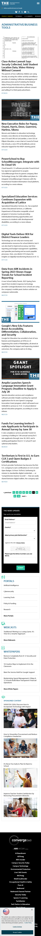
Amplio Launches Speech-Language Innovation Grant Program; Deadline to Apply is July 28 (19, 387)
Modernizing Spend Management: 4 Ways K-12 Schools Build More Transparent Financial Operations (20, 680)
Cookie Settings (17, 926)
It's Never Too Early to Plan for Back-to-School (18, 765)
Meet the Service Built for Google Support (19, 672)
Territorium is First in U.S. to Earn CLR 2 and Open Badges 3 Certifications (20, 458)
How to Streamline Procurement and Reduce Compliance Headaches (20, 735)
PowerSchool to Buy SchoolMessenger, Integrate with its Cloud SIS (20, 161)
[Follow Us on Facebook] (19, 12)
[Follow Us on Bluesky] (16, 12)
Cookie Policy (28, 922)
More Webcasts (9, 640)
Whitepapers (12, 651)
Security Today (20, 894)
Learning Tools (9, 597)
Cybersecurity (9, 591)
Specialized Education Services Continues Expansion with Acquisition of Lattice (19, 199)
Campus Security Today (20, 863)
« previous (7, 492)
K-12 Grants (29, 16)
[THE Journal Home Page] (11, 3)
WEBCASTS (10, 627)
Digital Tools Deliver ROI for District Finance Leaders (17, 235)
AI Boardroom (20, 853)
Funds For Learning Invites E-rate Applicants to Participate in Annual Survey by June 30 (20, 426)
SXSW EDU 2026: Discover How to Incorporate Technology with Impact (17, 705)
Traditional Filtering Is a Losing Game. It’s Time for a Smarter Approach (19, 632)
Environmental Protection (20, 869)
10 (19, 496)
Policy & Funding (10, 603)
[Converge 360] (20, 840)
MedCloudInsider (20, 879)
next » (24, 496)
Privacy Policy (20, 543)
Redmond (20, 888)
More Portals (8, 616)
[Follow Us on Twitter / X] (22, 12)
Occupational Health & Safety (20, 882)
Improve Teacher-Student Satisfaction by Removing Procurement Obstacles (19, 794)
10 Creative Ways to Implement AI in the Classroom (18, 665)
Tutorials (18, 16)
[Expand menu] (38, 3)
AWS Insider (20, 859)
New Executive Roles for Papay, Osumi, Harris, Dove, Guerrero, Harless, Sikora (19, 126)
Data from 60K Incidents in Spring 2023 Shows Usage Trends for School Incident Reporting (17, 273)
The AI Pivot (20, 907)
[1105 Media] (20, 849)
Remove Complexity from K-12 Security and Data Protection (20, 657)
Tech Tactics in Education (20, 904)
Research (7, 609)
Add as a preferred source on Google (13, 8)
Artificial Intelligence (11, 585)
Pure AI (20, 885)
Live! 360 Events (20, 872)
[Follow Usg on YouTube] (25, 12)
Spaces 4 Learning (20, 898)
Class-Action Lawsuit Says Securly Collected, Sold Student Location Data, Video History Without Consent (20, 66)
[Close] (32, 910)
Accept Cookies (17, 932)
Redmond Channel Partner (20, 891)
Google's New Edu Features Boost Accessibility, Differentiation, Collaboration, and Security (19, 330)
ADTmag (20, 856)
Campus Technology (20, 866)
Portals (9, 581)
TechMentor (20, 901)
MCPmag (20, 875)
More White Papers (11, 689)
